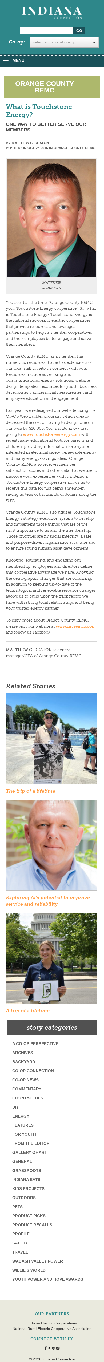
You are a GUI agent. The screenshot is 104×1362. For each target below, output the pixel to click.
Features (23, 1125)
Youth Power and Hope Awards (47, 1279)
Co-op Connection (33, 1071)
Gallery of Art (29, 1152)
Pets (17, 1206)
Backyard (23, 1061)
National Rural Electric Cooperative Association (52, 1329)
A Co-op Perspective (35, 1043)
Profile (21, 1234)
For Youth (24, 1134)
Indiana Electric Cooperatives (52, 1323)
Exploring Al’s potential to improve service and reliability (48, 901)
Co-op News (25, 1080)
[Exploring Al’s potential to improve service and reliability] (51, 847)
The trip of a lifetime (30, 791)
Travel (20, 1252)
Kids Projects (28, 1188)
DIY (15, 1107)
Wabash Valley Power (37, 1261)
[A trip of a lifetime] (51, 959)
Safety (20, 1243)
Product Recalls (32, 1225)
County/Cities (27, 1098)
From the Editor (31, 1143)
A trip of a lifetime (28, 1011)
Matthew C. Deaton (30, 143)
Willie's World (29, 1270)
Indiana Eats (26, 1179)
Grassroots (26, 1170)
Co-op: (17, 42)
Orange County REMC (74, 148)
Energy (20, 1116)
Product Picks (29, 1216)
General (22, 1161)
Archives (22, 1052)
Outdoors (24, 1197)
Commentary (26, 1089)
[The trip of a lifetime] (51, 740)
